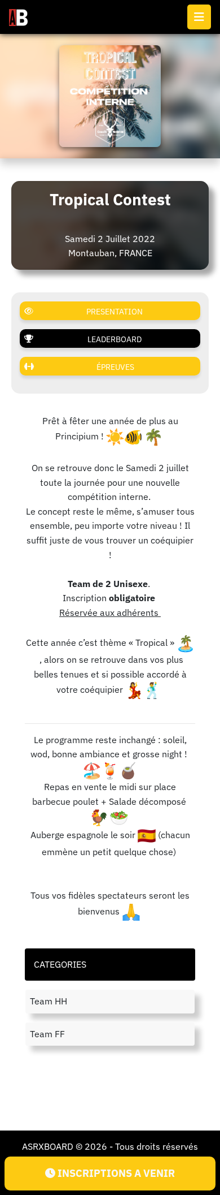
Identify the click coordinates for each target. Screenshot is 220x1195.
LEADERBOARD (114, 339)
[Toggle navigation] (199, 17)
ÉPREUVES (115, 367)
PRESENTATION (114, 312)
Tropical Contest (110, 199)
